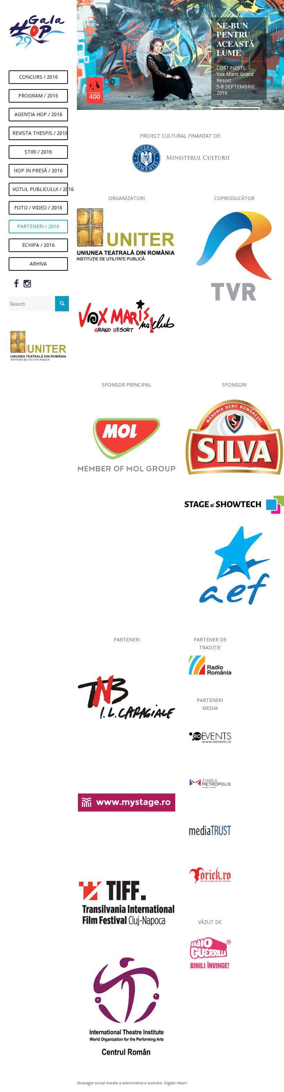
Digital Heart (175, 1082)
